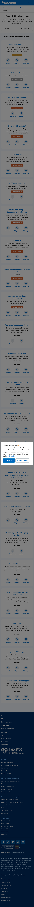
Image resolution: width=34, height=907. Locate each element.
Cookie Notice (10, 456)
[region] (17, 453)
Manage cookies (22, 460)
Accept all (9, 460)
